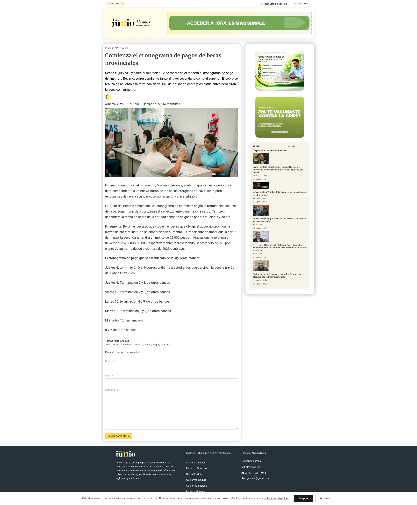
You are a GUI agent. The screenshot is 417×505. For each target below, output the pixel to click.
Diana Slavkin (194, 474)
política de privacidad (276, 498)
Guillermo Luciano (196, 485)
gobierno (138, 344)
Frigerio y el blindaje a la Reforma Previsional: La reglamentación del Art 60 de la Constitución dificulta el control (279, 248)
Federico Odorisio (196, 468)
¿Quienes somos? (252, 460)
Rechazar (325, 498)
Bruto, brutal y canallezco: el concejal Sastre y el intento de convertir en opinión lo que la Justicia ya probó (278, 170)
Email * (109, 375)
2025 (108, 344)
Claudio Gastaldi (195, 462)
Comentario (113, 389)
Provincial (122, 48)
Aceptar (303, 498)
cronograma (126, 344)
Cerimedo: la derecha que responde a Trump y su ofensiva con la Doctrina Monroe (277, 275)
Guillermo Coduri (196, 479)
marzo (148, 344)
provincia (165, 344)
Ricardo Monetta (195, 491)
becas (115, 344)
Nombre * (110, 361)
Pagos (156, 344)
